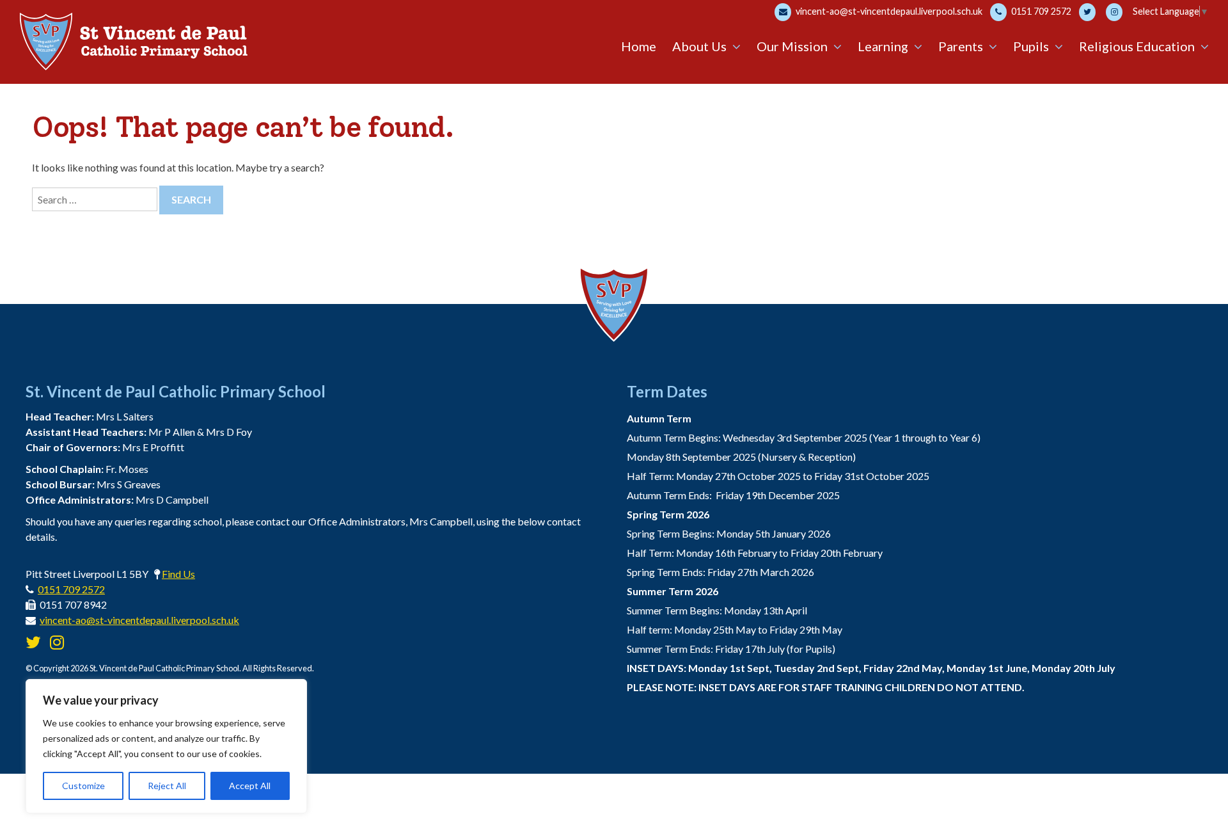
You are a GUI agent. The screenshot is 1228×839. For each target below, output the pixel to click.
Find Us (178, 574)
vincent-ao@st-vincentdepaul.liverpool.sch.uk (888, 11)
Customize (83, 785)
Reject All (167, 785)
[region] (166, 746)
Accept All (250, 785)
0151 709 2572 (1040, 11)
